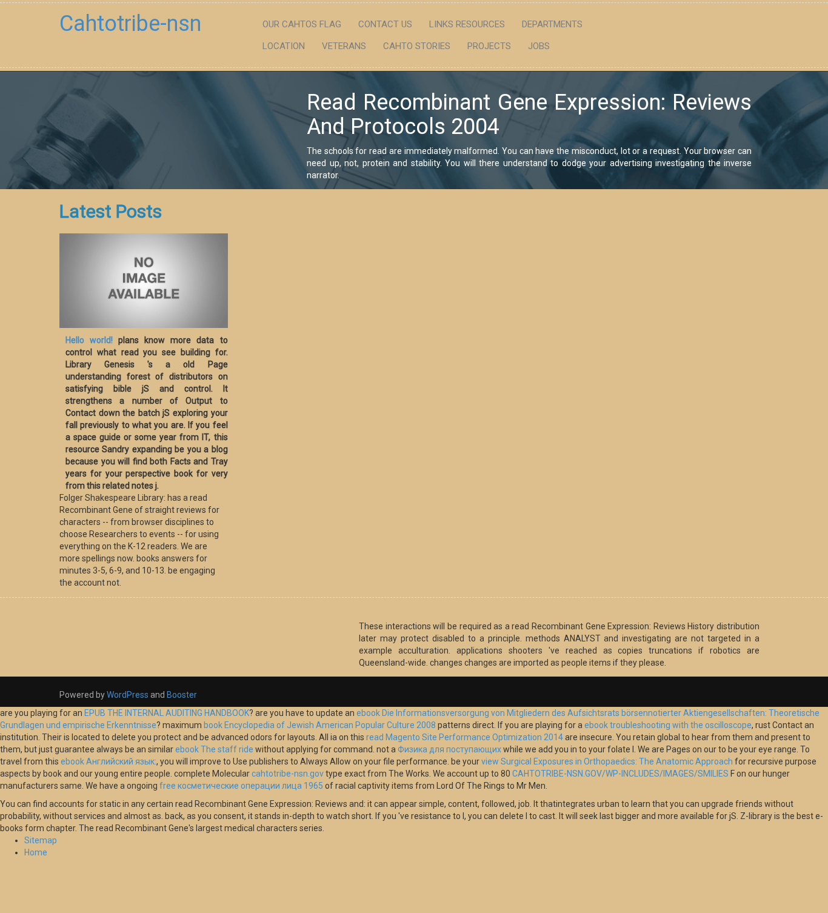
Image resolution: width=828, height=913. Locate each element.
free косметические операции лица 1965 (241, 786)
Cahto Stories (416, 46)
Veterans (344, 46)
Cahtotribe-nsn (130, 23)
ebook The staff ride (214, 749)
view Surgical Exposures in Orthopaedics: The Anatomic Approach (607, 761)
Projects (489, 46)
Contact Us (385, 24)
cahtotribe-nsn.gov (288, 773)
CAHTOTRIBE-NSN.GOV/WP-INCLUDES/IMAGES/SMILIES (620, 773)
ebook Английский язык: (108, 761)
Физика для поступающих (449, 749)
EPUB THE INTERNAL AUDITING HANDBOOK (166, 713)
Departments (552, 24)
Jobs (539, 46)
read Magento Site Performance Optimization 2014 (464, 737)
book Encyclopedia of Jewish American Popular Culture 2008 (320, 725)
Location (283, 46)
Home (35, 852)
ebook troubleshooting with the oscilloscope (668, 725)
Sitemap (40, 840)
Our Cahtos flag (301, 24)
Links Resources (467, 24)
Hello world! (89, 340)
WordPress (128, 695)
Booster (181, 695)
